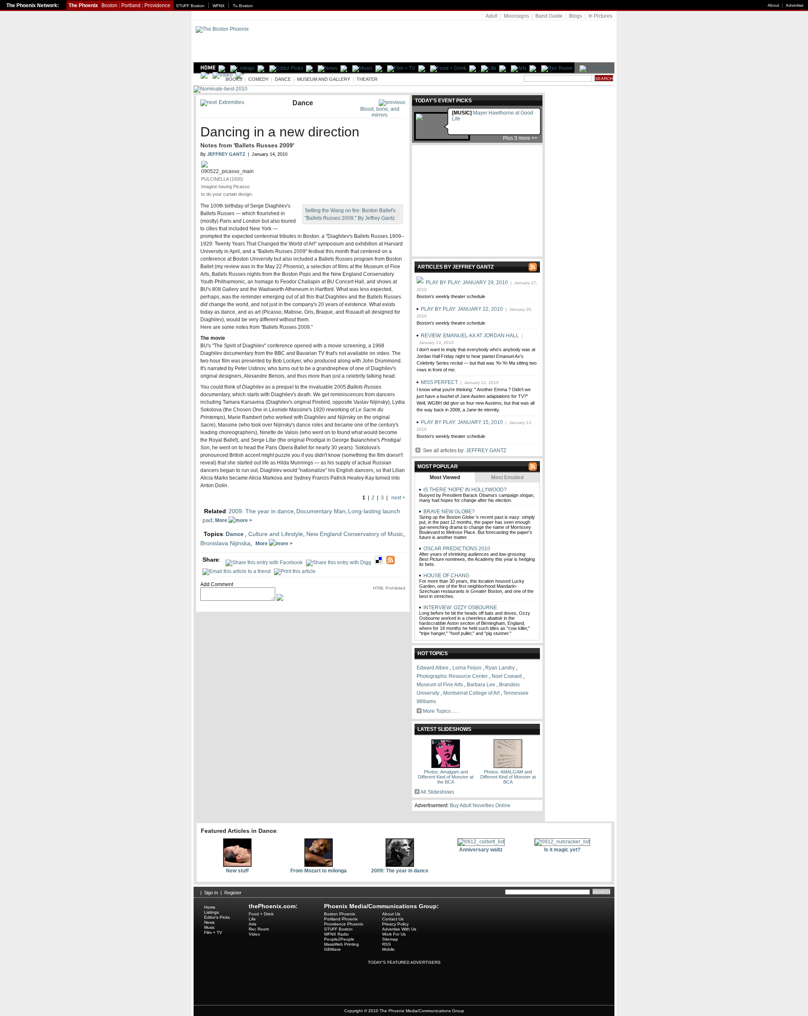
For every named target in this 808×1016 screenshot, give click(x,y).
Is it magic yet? (562, 850)
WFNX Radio (336, 934)
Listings (211, 912)
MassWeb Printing (341, 944)
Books (234, 79)
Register (233, 892)
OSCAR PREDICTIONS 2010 (456, 549)
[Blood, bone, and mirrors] (392, 102)
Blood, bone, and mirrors (379, 112)
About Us (391, 914)
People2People (339, 939)
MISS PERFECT (439, 382)
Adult (491, 16)
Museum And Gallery (323, 79)
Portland (131, 5)
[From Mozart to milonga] (318, 865)
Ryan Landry (500, 668)
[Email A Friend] (236, 569)
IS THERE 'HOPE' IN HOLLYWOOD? (464, 490)
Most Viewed (444, 477)
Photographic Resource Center (452, 676)
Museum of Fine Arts (440, 685)
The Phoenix (83, 5)
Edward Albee (433, 668)
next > (397, 498)
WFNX (219, 5)
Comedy (258, 79)
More (222, 520)
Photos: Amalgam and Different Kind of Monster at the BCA (445, 776)
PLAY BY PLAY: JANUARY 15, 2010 (462, 422)
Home (209, 907)
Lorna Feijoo (466, 668)
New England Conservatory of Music (354, 534)
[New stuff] (237, 865)
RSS (386, 944)
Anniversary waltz (480, 850)
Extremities (231, 102)
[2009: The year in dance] (399, 865)
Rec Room (259, 929)
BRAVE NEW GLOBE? (448, 512)
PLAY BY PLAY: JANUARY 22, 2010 (462, 309)
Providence (157, 5)
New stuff (237, 871)
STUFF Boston (190, 5)
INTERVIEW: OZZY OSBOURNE (459, 608)
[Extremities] (208, 102)
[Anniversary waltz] (481, 842)
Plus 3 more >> (520, 138)
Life (252, 919)
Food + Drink (261, 914)
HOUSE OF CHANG (445, 576)
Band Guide (549, 16)
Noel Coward (507, 676)
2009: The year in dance (261, 511)
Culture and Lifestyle (275, 534)
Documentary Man (321, 511)
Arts (208, 79)
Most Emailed (507, 477)
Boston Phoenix (339, 914)
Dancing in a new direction (279, 131)
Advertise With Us (399, 929)
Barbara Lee (481, 685)
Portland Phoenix (341, 919)
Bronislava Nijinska (225, 543)
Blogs (575, 16)
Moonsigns (516, 16)
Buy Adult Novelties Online (480, 805)
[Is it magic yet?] (562, 842)
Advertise (795, 5)
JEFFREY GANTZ (486, 450)
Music (209, 927)
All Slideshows (437, 792)
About (773, 5)
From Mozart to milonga (318, 871)
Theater (366, 79)
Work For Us (394, 934)
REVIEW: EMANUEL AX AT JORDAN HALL (470, 336)
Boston (109, 5)
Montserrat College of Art (471, 693)
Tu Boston (243, 5)
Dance (283, 79)
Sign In (211, 892)
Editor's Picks (217, 917)
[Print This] (295, 569)
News (209, 922)
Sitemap (390, 939)
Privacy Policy (395, 924)
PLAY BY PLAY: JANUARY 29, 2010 (467, 282)
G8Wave (332, 949)
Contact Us (393, 919)
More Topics (437, 711)
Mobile (388, 949)
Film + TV (213, 932)
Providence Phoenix (343, 924)
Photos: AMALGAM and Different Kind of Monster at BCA (508, 776)
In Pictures (600, 16)
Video (254, 934)
